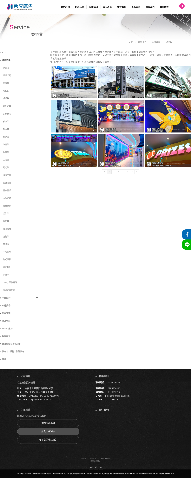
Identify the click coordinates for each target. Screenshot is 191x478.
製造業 (6, 137)
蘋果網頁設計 (95, 461)
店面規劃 (6, 313)
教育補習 (7, 206)
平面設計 (6, 298)
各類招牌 (156, 42)
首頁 (130, 42)
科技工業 (7, 175)
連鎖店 (6, 68)
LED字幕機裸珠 (10, 282)
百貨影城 (7, 198)
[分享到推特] (91, 467)
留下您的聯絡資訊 (48, 440)
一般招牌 (7, 252)
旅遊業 (6, 129)
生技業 (6, 160)
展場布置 (6, 336)
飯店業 (6, 152)
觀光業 (6, 167)
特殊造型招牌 (9, 290)
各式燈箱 (7, 259)
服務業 (6, 221)
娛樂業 (169, 42)
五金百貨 (7, 114)
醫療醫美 (7, 190)
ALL (4, 52)
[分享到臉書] (96, 467)
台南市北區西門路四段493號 (39, 388)
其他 (4, 359)
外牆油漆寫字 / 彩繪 (11, 344)
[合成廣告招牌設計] (19, 7)
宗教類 (6, 91)
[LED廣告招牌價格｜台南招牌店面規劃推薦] (95, 21)
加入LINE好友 (48, 431)
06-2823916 (114, 382)
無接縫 (6, 244)
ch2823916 (112, 399)
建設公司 (7, 75)
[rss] (101, 467)
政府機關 (7, 229)
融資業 (6, 121)
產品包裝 (6, 321)
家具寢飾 (7, 183)
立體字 (6, 275)
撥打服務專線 (48, 423)
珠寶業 (6, 144)
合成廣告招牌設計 (26, 382)
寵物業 (6, 236)
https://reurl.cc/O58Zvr (41, 399)
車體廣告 (6, 305)
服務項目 (142, 42)
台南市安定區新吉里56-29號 (39, 392)
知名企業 (7, 106)
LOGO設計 (7, 328)
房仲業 (6, 213)
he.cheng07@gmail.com (117, 396)
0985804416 (114, 388)
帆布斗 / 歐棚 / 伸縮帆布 (13, 351)
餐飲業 (6, 83)
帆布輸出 (7, 267)
